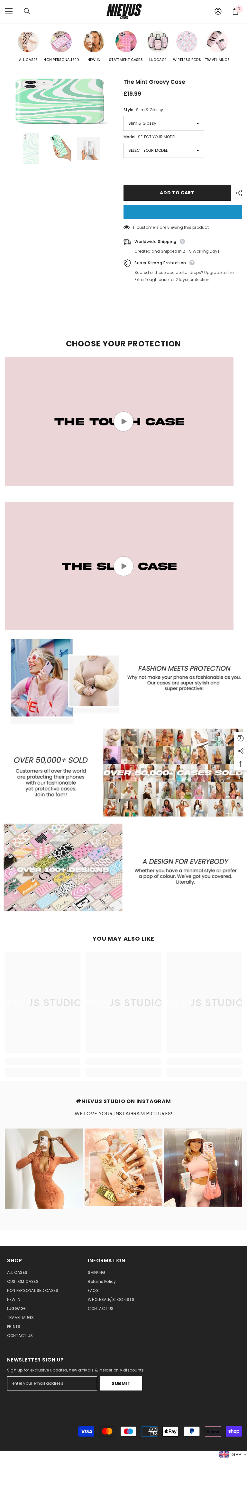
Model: (150, 137)
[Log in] (218, 11)
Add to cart (177, 192)
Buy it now (183, 212)
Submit (121, 1383)
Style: (143, 109)
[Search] (27, 11)
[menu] (9, 11)
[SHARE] (236, 193)
